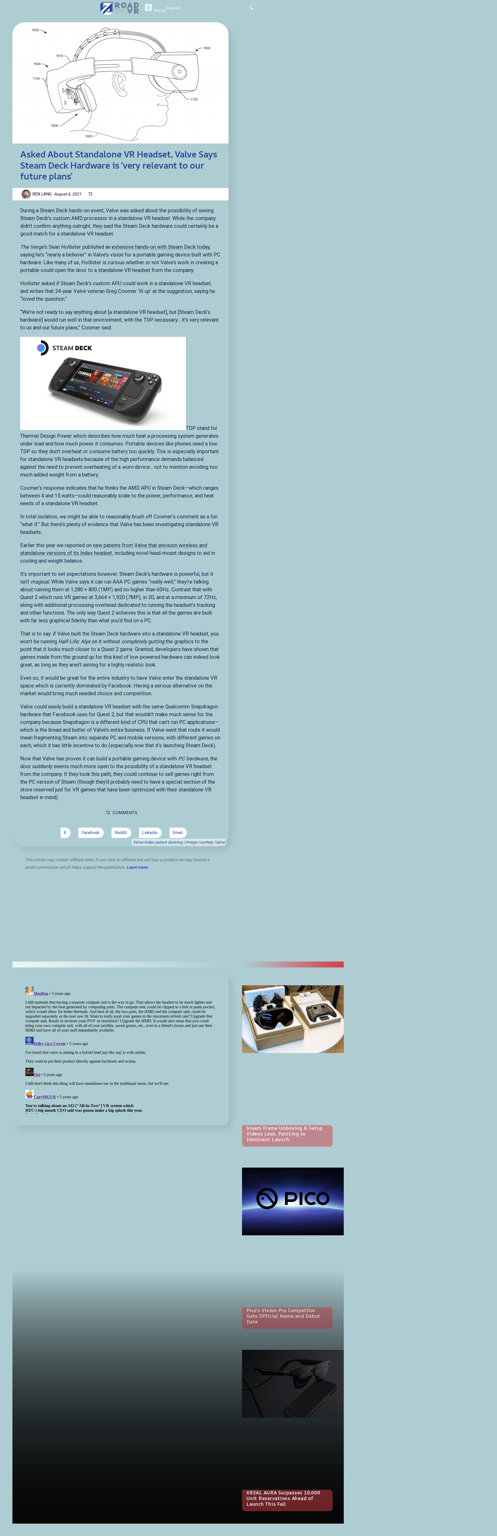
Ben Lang (42, 194)
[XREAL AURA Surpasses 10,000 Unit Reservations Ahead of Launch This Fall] (293, 1384)
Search (173, 8)
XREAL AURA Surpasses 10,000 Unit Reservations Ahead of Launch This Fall (283, 1498)
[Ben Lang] (26, 194)
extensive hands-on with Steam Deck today (160, 247)
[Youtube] (204, 8)
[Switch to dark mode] (252, 8)
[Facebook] (211, 8)
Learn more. (137, 867)
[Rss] (233, 8)
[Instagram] (226, 8)
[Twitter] (197, 8)
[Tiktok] (218, 8)
